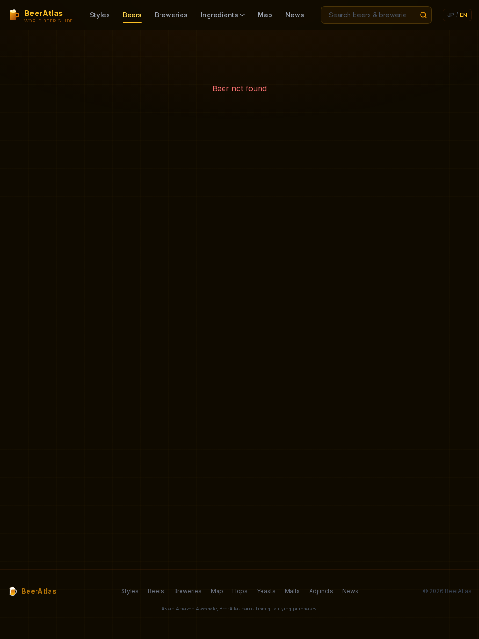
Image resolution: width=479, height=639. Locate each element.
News (294, 15)
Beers (132, 15)
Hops (239, 591)
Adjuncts (321, 591)
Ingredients (219, 15)
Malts (292, 591)
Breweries (171, 15)
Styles (100, 15)
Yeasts (266, 591)
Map (265, 15)
